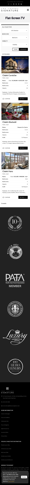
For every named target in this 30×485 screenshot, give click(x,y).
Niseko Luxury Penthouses (7, 459)
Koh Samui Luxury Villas (6, 448)
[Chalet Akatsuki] (15, 111)
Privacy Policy (4, 436)
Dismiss (24, 477)
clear (15, 49)
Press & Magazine (5, 425)
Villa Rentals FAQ (4, 421)
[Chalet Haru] (15, 160)
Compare (7, 98)
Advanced (23, 49)
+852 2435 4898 (6, 402)
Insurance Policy (4, 432)
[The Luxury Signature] (9, 9)
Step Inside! (11, 481)
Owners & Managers (5, 413)
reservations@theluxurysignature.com (11, 405)
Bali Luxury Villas (4, 452)
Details (22, 98)
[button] (15, 30)
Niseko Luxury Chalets (6, 456)
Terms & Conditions (5, 417)
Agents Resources (5, 428)
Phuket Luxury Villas (5, 445)
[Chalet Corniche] (15, 64)
